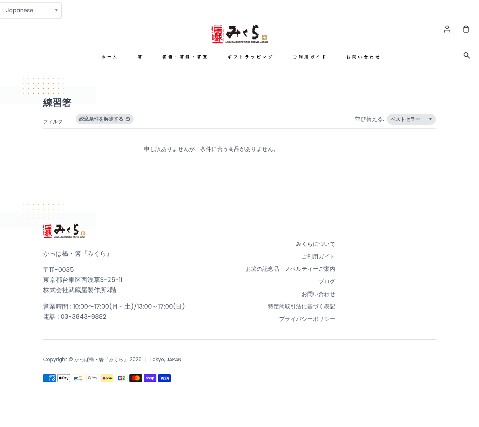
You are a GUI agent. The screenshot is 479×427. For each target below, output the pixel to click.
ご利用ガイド (310, 57)
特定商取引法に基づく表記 (301, 306)
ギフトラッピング (251, 57)
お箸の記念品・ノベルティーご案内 (290, 269)
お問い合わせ (363, 57)
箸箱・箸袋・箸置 (185, 57)
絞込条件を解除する (101, 118)
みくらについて (315, 244)
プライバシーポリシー (307, 319)
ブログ (326, 281)
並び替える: (370, 119)
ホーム (110, 57)
